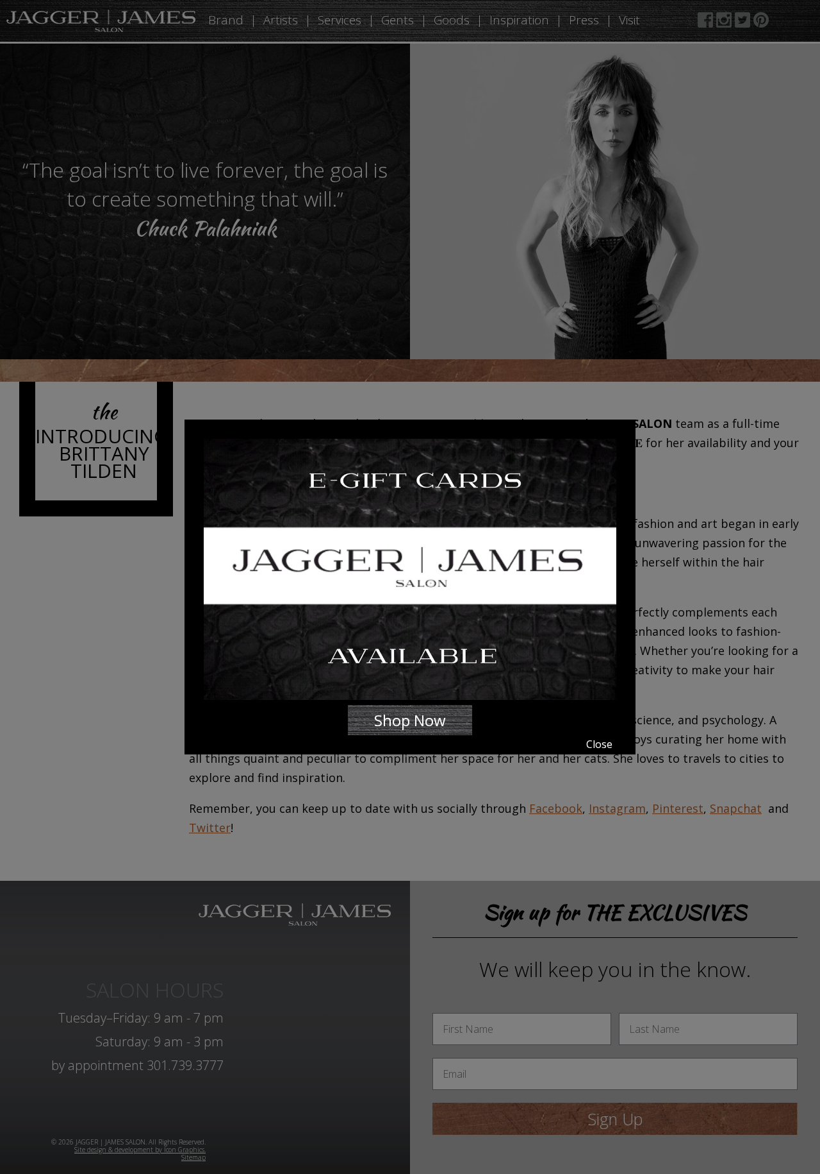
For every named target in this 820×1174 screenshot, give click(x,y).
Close (599, 744)
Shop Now (410, 720)
